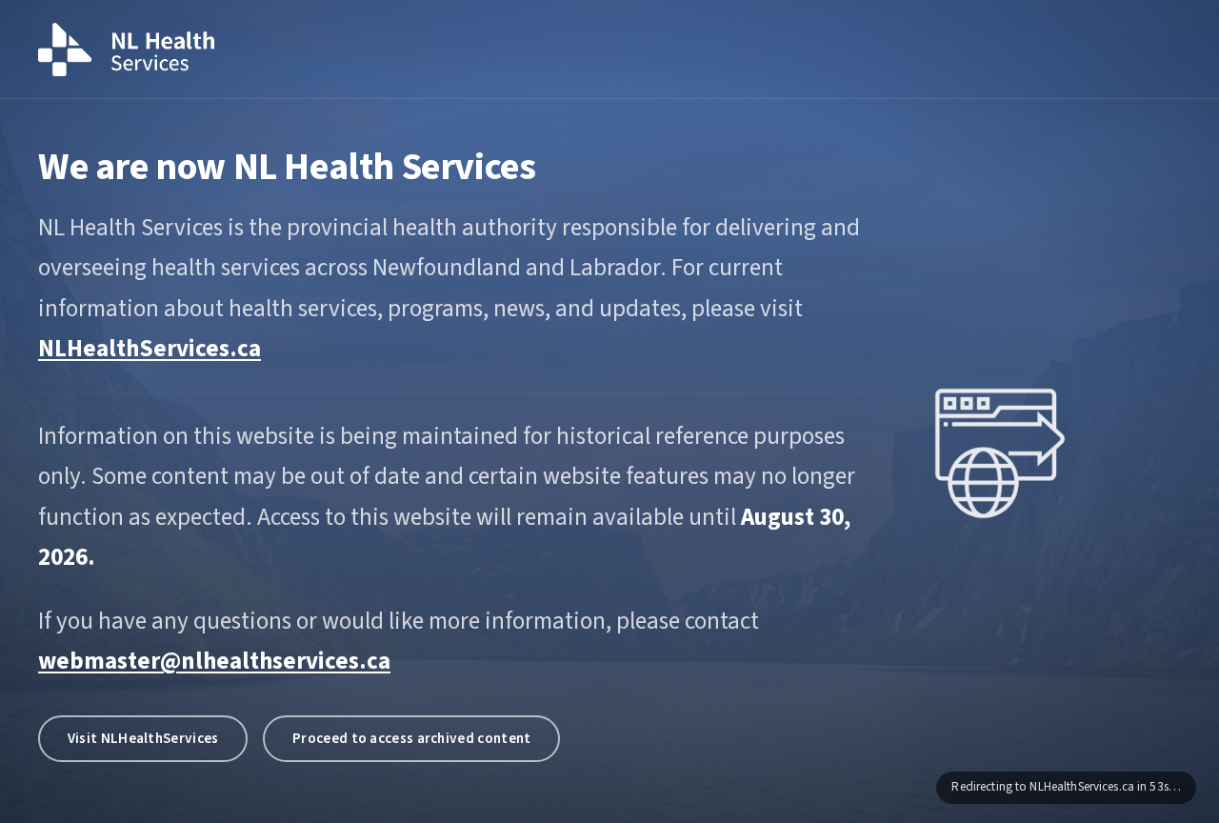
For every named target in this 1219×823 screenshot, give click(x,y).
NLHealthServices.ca (149, 348)
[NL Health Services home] (126, 49)
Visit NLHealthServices (143, 738)
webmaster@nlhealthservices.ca (214, 661)
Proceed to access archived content (411, 738)
